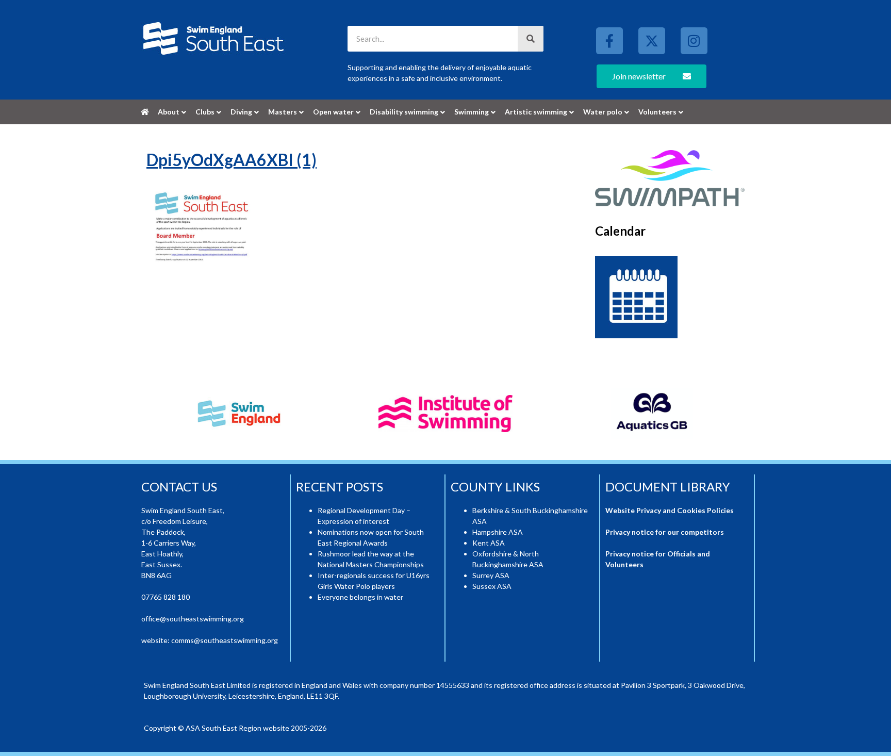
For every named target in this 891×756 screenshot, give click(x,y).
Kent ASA (488, 542)
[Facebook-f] (609, 40)
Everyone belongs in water (360, 597)
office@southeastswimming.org (192, 618)
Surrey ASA (490, 575)
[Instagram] (694, 40)
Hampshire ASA (497, 532)
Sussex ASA (492, 586)
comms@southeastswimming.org (224, 640)
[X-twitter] (651, 40)
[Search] (530, 39)
